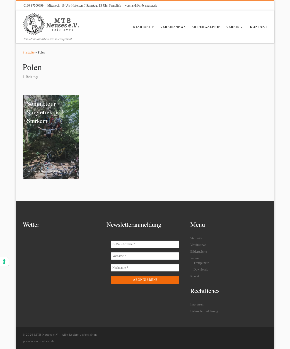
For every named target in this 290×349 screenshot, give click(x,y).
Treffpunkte (201, 263)
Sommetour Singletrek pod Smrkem (45, 112)
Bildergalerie (198, 251)
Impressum (197, 304)
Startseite (28, 52)
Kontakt (195, 276)
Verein (194, 258)
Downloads (200, 269)
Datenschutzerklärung (204, 311)
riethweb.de (47, 341)
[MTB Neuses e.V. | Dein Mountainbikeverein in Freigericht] (51, 22)
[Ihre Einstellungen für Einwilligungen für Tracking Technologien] (4, 261)
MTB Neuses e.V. (46, 334)
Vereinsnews (198, 244)
